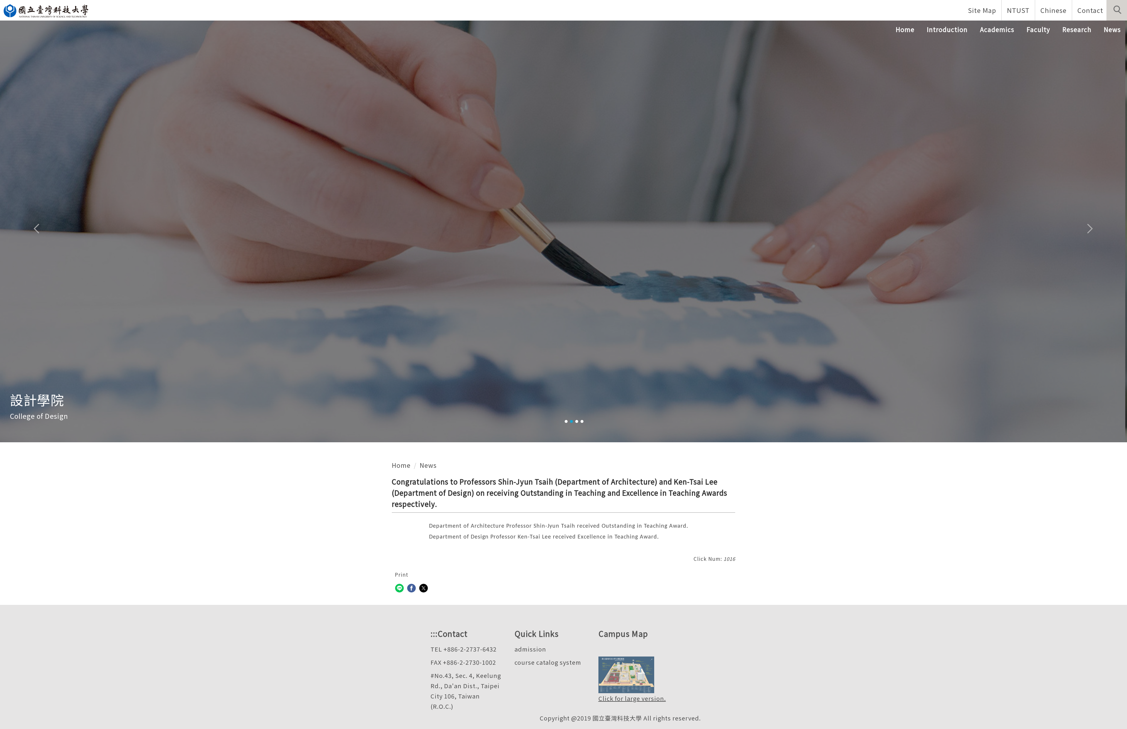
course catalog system (547, 662)
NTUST (1018, 10)
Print (401, 574)
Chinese (1053, 10)
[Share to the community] (400, 589)
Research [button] (1076, 29)
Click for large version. (632, 698)
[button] (1116, 10)
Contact (1090, 10)
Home (905, 29)
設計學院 (37, 399)
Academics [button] (997, 29)
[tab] (566, 421)
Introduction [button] (947, 29)
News (1112, 29)
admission (530, 649)
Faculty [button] (1038, 29)
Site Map (982, 10)
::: (434, 633)
